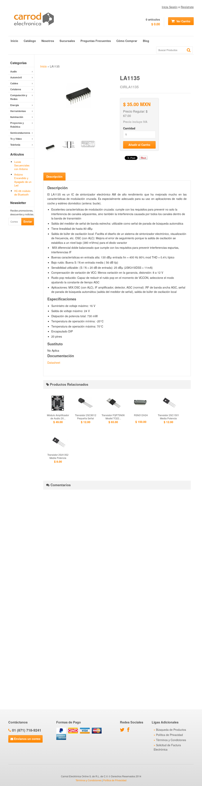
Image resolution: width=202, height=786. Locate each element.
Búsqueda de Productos (171, 730)
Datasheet (53, 363)
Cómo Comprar (126, 41)
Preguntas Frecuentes (95, 41)
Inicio (14, 41)
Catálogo (30, 41)
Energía (14, 105)
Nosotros (47, 41)
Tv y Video (16, 138)
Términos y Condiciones (171, 740)
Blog (146, 41)
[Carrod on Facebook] (129, 730)
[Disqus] (117, 542)
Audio (13, 71)
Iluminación (16, 117)
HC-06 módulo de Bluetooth (22, 192)
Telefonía (15, 144)
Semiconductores (20, 133)
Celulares (15, 89)
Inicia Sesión (170, 7)
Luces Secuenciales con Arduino (22, 165)
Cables (14, 83)
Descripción (54, 176)
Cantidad (129, 128)
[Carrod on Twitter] (123, 730)
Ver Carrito (183, 21)
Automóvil (16, 77)
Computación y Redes (18, 97)
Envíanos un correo (26, 739)
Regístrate (187, 7)
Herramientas (18, 111)
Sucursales (67, 41)
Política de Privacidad (169, 735)
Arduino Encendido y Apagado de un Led (22, 180)
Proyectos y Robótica (17, 124)
